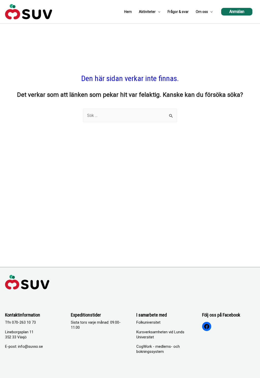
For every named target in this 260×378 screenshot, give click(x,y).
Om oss (202, 12)
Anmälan (236, 11)
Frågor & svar (178, 12)
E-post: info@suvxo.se (24, 346)
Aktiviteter (147, 12)
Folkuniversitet (148, 322)
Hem (128, 12)
